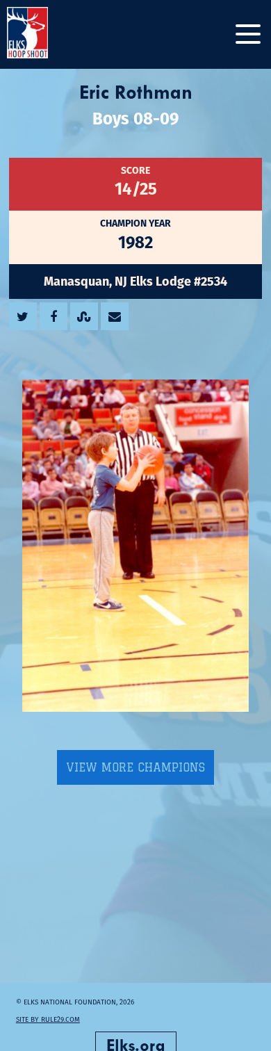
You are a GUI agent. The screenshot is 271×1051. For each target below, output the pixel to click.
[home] (41, 34)
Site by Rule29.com (48, 1019)
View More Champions (135, 767)
